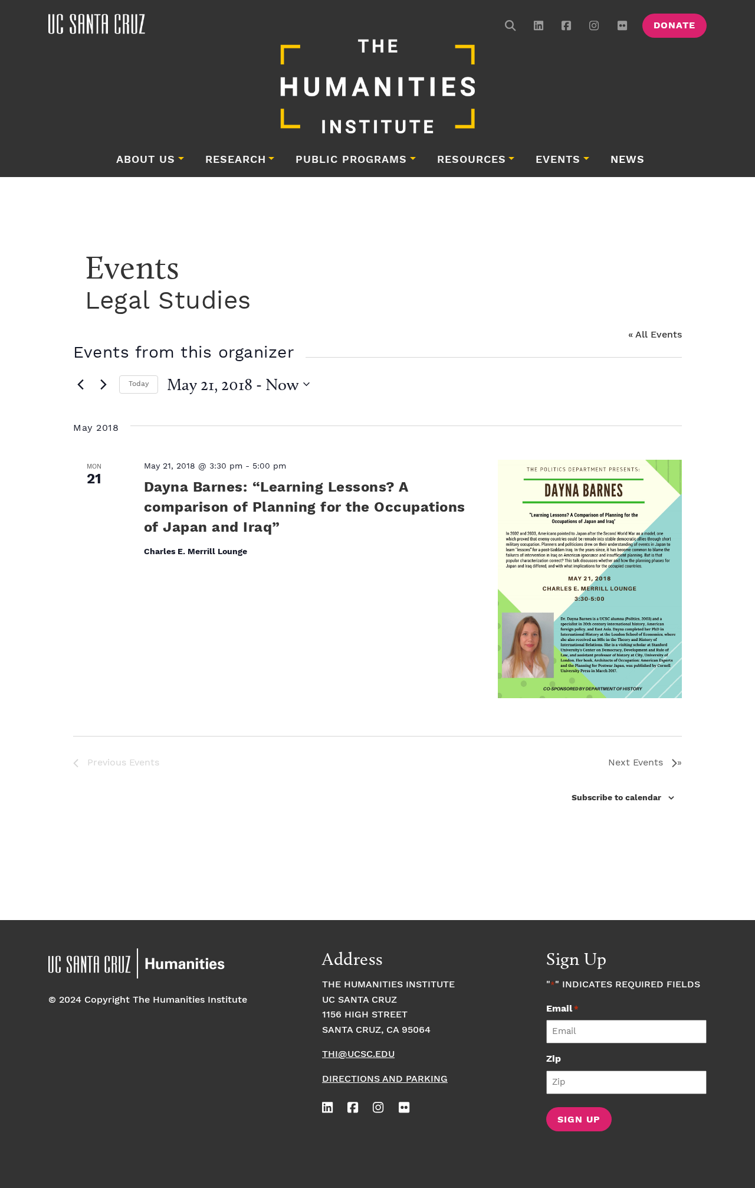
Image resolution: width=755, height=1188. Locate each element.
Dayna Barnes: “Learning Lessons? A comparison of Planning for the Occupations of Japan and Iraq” (304, 508)
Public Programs (351, 159)
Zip (553, 1059)
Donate (674, 25)
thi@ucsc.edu (358, 1054)
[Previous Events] (80, 384)
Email (562, 1009)
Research (235, 159)
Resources (471, 159)
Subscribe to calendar (616, 798)
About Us (145, 159)
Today (139, 383)
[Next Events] (103, 384)
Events (558, 159)
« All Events (655, 335)
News (627, 159)
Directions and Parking (385, 1079)
